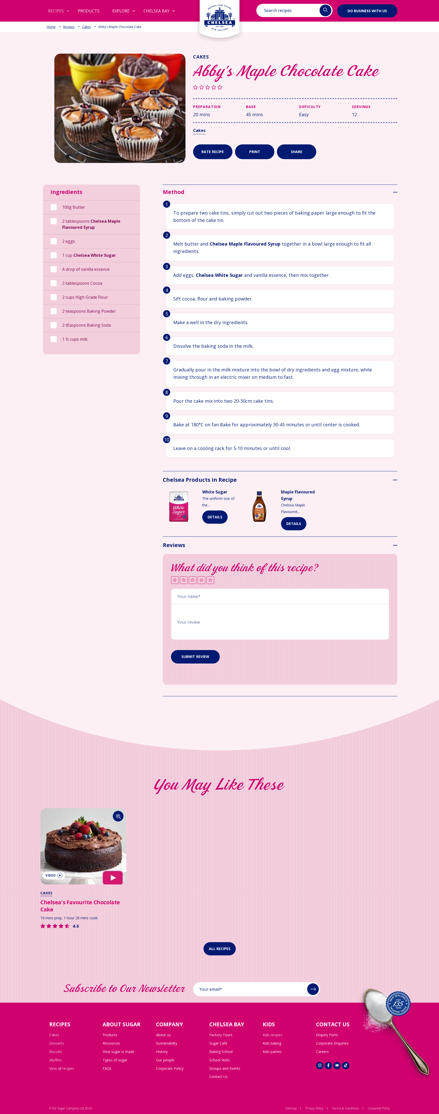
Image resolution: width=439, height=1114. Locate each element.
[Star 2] (183, 580)
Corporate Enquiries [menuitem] (332, 1043)
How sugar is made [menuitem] (118, 1051)
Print (254, 151)
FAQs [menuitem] (107, 1068)
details (215, 517)
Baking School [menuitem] (221, 1051)
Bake (251, 106)
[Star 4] (201, 580)
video (50, 875)
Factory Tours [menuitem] (220, 1034)
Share (296, 151)
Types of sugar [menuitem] (115, 1060)
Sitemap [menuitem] (291, 1108)
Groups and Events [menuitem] (224, 1068)
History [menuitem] (162, 1051)
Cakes (86, 27)
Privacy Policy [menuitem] (314, 1108)
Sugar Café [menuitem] (218, 1043)
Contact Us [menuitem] (218, 1076)
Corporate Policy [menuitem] (169, 1068)
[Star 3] (192, 580)
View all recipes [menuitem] (61, 1068)
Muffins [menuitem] (55, 1060)
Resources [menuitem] (111, 1043)
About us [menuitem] (163, 1034)
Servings (361, 106)
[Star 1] (175, 580)
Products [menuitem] (110, 1034)
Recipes (68, 27)
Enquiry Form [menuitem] (327, 1034)
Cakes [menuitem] (54, 1034)
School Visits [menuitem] (219, 1060)
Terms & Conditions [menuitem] (345, 1108)
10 (166, 439)
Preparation (207, 106)
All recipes (219, 948)
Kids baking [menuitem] (272, 1043)
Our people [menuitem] (165, 1060)
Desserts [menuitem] (56, 1043)
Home (51, 27)
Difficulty (310, 106)
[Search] (118, 816)
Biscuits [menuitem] (55, 1051)
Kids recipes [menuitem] (272, 1034)
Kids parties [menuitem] (272, 1051)
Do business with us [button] (367, 10)
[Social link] (319, 1065)
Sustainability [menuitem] (166, 1043)
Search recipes (278, 10)
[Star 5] (210, 580)
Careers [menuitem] (322, 1051)
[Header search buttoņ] (325, 10)
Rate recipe (212, 151)
